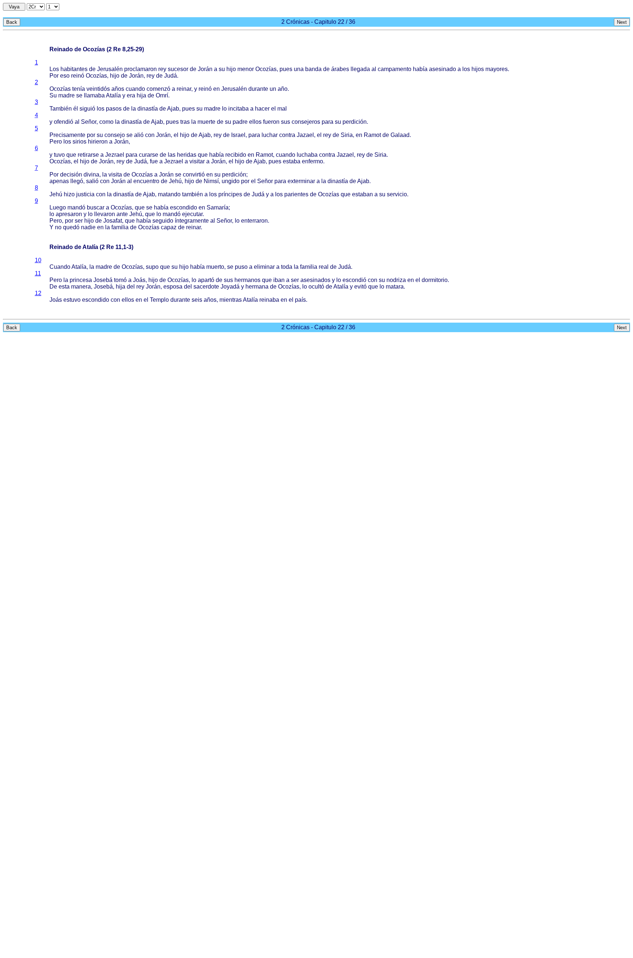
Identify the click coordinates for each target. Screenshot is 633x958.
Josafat (112, 221)
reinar (184, 89)
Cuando (59, 267)
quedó (71, 227)
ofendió (63, 122)
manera (81, 286)
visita (115, 174)
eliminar (264, 267)
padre (240, 122)
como (106, 122)
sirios (79, 141)
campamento (394, 69)
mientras (230, 300)
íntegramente (192, 221)
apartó (206, 280)
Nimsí (211, 181)
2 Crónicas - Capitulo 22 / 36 (318, 22)
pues (286, 69)
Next (622, 22)
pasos (114, 108)
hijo (231, 69)
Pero (55, 141)
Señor (88, 122)
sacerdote (206, 286)
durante (258, 89)
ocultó (316, 286)
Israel (238, 135)
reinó (77, 76)
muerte (206, 122)
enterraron (254, 221)
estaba (291, 161)
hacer (262, 108)
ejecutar (192, 214)
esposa (172, 286)
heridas (186, 155)
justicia (85, 194)
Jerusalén (110, 69)
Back (11, 22)
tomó (120, 280)
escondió (354, 280)
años (117, 89)
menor (245, 69)
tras (185, 122)
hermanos (247, 280)
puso (241, 267)
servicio (397, 194)
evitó (360, 286)
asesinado (442, 69)
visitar (197, 161)
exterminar (301, 181)
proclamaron (140, 69)
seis (197, 300)
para (327, 122)
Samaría (218, 207)
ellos (255, 122)
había (420, 69)
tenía (78, 89)
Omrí (162, 95)
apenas (59, 181)
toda (286, 267)
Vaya (14, 7)
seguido (162, 221)
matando (169, 194)
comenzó (158, 89)
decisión (71, 174)
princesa (81, 280)
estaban (362, 194)
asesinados (315, 280)
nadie (88, 227)
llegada (360, 69)
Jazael (305, 135)
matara (395, 286)
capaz (169, 227)
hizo (69, 194)
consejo (114, 135)
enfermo (312, 161)
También (60, 108)
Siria (347, 135)
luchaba (307, 155)
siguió (87, 108)
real (324, 267)
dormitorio (435, 280)
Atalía (113, 95)
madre (66, 95)
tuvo (59, 155)
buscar (95, 207)
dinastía (147, 108)
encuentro (146, 181)
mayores (496, 69)
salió (92, 181)
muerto (215, 267)
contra (287, 135)
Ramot (372, 135)
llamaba (94, 95)
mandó (76, 207)
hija (141, 95)
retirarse (88, 155)
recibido (235, 155)
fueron (271, 122)
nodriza (396, 280)
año (283, 89)
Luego (57, 207)
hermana (257, 286)
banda (313, 69)
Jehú (175, 181)
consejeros (306, 122)
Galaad (400, 135)
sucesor (178, 69)
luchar (270, 135)
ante (122, 214)
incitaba (238, 108)
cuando (135, 89)
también (192, 194)
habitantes (74, 69)
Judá (170, 76)
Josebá (102, 280)
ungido (231, 181)
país (300, 300)
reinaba (269, 300)
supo (152, 267)
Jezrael (114, 155)
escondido (183, 207)
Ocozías (266, 69)
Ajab (173, 108)
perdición (355, 122)
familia (120, 227)
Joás (139, 280)
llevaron (104, 214)
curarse (148, 155)
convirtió (194, 174)
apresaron (69, 214)
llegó (76, 181)
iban (279, 280)
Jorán (205, 69)
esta (64, 286)
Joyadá (230, 286)
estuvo (72, 300)
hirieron (98, 141)
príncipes (230, 194)
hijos (477, 69)
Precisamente (67, 135)
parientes (296, 194)
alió (139, 135)
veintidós (98, 89)
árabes (340, 69)
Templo (159, 300)
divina (91, 174)
